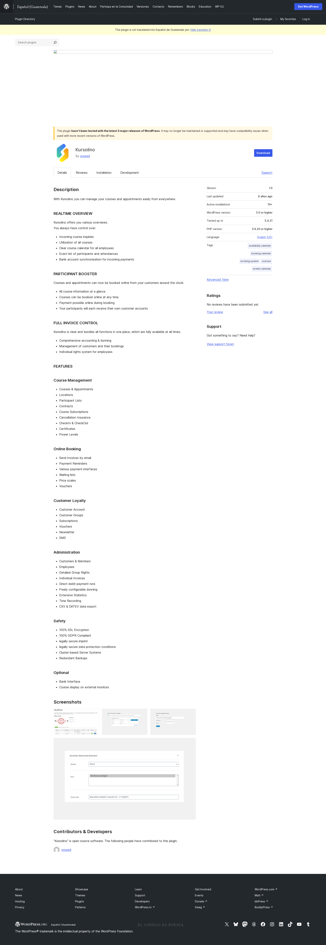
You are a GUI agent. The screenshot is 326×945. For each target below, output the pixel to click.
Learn (138, 889)
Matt (259, 895)
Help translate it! (200, 29)
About (19, 889)
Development (129, 172)
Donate (201, 901)
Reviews (82, 172)
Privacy (19, 907)
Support (266, 172)
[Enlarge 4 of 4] (191, 743)
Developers (142, 901)
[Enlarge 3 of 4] (191, 714)
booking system (250, 261)
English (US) (264, 237)
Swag (200, 907)
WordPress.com (266, 889)
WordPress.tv (145, 907)
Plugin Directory (25, 19)
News (18, 895)
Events (199, 895)
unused (85, 156)
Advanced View (218, 279)
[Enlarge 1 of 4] (94, 714)
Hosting (20, 901)
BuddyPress (264, 907)
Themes (80, 895)
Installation (103, 172)
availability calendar (260, 245)
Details (62, 172)
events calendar (262, 268)
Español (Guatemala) (63, 924)
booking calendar (261, 253)
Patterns (80, 907)
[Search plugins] (55, 42)
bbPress (261, 901)
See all (267, 312)
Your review (215, 312)
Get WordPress (308, 6)
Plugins (79, 901)
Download (263, 152)
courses (266, 261)
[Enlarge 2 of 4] (142, 714)
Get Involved (203, 889)
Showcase (81, 889)
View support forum (220, 344)
